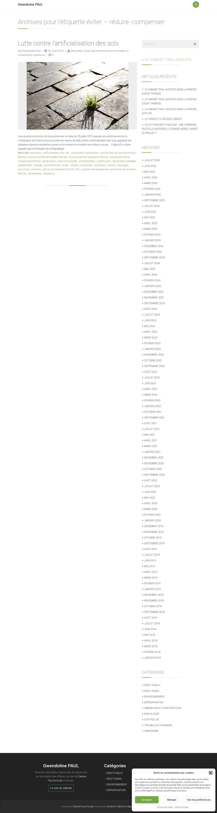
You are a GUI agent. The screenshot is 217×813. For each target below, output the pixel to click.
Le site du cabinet (61, 788)
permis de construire (29, 169)
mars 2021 (150, 446)
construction (104, 161)
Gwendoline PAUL (30, 4)
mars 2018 (150, 646)
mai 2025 (149, 217)
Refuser (171, 799)
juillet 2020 (152, 486)
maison (112, 165)
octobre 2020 (153, 469)
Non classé (151, 713)
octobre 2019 (153, 537)
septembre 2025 (154, 200)
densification (25, 165)
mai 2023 (149, 326)
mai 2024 (149, 268)
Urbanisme (39, 55)
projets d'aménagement (95, 169)
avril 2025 (150, 223)
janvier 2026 (152, 194)
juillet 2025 (152, 206)
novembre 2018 (154, 600)
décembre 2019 (153, 526)
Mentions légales (182, 807)
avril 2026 (150, 177)
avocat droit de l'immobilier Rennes (47, 157)
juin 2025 (150, 211)
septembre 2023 (154, 303)
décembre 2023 (153, 291)
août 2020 (150, 480)
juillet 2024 (152, 263)
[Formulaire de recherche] (196, 4)
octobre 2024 (153, 251)
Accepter (147, 799)
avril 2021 (150, 440)
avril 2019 (150, 571)
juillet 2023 (152, 314)
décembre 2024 (153, 246)
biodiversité (49, 161)
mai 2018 (149, 634)
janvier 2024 (152, 286)
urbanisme (49, 173)
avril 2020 (150, 503)
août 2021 (150, 423)
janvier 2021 (152, 451)
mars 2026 (150, 183)
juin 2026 (150, 166)
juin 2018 (150, 629)
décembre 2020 (153, 457)
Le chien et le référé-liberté (163, 119)
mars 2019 (150, 577)
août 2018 (150, 617)
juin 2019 (150, 560)
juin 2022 (150, 383)
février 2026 (152, 188)
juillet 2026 (152, 160)
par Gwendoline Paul (29, 50)
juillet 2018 (152, 623)
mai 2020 (149, 497)
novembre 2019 (154, 531)
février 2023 (152, 343)
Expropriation (153, 702)
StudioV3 (111, 806)
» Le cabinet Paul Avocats (166, 59)
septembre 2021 (154, 417)
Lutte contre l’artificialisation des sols (68, 43)
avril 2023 (150, 331)
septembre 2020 (154, 474)
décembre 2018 (153, 594)
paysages (123, 165)
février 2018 (152, 652)
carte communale (67, 161)
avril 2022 (150, 389)
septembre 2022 (154, 366)
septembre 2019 (154, 543)
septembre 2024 (154, 257)
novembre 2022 (154, 354)
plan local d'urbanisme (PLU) (58, 169)
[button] (210, 772)
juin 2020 (150, 491)
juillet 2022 (152, 377)
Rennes (22, 173)
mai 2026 (149, 171)
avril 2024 (150, 274)
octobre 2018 (153, 606)
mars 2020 (150, 509)
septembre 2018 (154, 612)
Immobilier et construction (162, 708)
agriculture (36, 152)
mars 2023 (150, 337)
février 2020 (152, 514)
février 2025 (152, 234)
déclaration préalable (124, 161)
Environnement (104, 50)
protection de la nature (123, 169)
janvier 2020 (152, 520)
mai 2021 (149, 434)
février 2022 (152, 400)
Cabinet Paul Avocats (83, 806)
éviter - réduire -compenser (77, 165)
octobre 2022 (153, 360)
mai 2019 (149, 566)
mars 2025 (150, 228)
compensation (87, 161)
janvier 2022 (152, 406)
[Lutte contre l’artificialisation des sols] (77, 96)
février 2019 (152, 583)
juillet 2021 (152, 429)
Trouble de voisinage (158, 725)
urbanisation (34, 173)
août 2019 (150, 549)
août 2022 (150, 371)
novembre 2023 (154, 297)
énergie (38, 165)
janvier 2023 (152, 349)
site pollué (151, 719)
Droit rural (89, 50)
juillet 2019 (152, 554)
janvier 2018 (152, 657)
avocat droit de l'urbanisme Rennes (88, 157)
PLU (78, 169)
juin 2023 (150, 320)
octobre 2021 (153, 411)
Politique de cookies (165, 807)
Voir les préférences (198, 799)
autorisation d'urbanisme (84, 152)
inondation (100, 165)
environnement (52, 165)
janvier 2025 (152, 240)
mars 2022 (150, 394)
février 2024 (152, 280)
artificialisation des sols (56, 152)
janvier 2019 (152, 589)
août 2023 (150, 308)
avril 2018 (150, 640)
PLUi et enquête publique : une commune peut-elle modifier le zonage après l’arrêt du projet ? (170, 129)
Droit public (77, 50)
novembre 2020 (154, 463)
